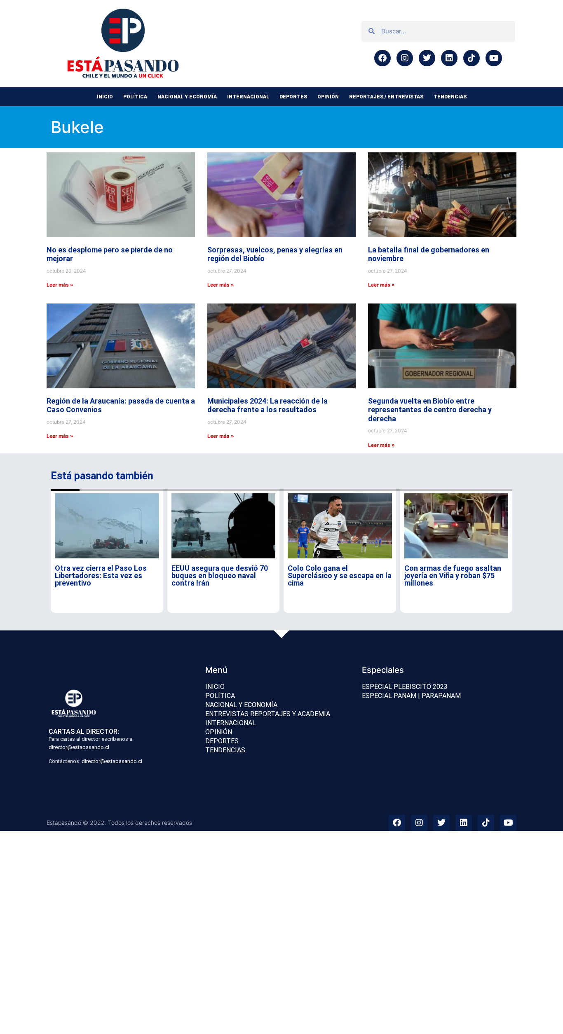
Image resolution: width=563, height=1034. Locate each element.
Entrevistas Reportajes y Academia (267, 714)
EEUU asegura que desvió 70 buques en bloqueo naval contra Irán (219, 575)
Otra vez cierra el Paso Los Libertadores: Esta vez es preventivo (101, 575)
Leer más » (60, 285)
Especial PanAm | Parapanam (411, 696)
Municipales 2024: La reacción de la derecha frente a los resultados (267, 405)
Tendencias (450, 97)
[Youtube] (494, 58)
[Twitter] (427, 58)
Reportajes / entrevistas (386, 97)
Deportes (293, 97)
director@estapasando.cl (79, 747)
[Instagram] (404, 58)
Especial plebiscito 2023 (405, 687)
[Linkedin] (449, 58)
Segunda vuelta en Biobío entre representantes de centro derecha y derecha (430, 410)
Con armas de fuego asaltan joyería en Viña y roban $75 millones (452, 575)
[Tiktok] (471, 58)
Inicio (105, 97)
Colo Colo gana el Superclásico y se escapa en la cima (340, 575)
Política (135, 97)
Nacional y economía (187, 97)
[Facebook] (382, 58)
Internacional (248, 97)
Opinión (328, 97)
